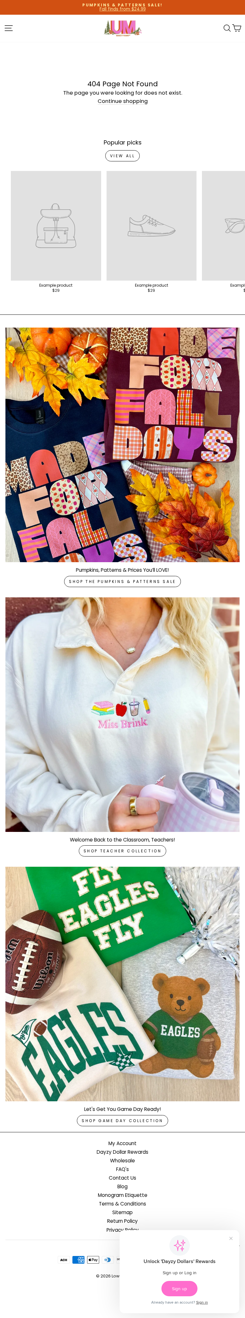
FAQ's (122, 1169)
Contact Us (122, 1178)
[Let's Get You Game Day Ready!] (122, 984)
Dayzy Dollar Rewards (122, 1152)
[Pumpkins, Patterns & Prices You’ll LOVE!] (122, 445)
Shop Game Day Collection (122, 1120)
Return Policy (122, 1221)
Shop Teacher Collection (123, 851)
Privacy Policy (123, 1230)
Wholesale (122, 1160)
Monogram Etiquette (122, 1195)
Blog (122, 1186)
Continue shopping (123, 102)
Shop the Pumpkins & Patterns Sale (122, 581)
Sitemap (122, 1212)
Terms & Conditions (122, 1203)
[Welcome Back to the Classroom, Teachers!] (122, 714)
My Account (122, 1143)
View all (122, 156)
